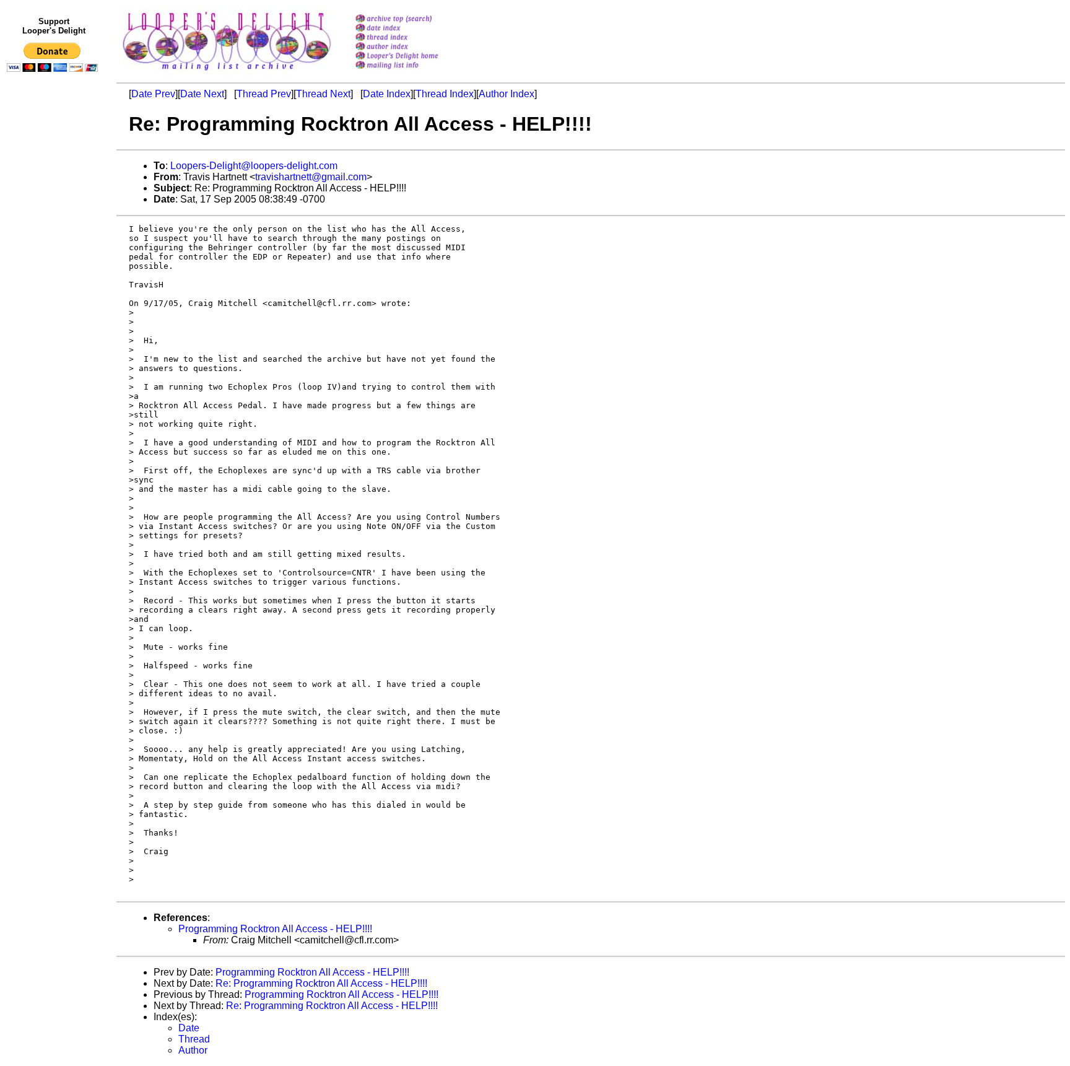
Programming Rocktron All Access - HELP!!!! (275, 929)
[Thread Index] (413, 38)
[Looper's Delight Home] (413, 56)
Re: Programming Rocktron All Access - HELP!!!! (321, 983)
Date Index (387, 94)
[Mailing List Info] (413, 72)
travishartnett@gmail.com (311, 177)
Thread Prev (264, 94)
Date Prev (153, 94)
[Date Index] (413, 29)
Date (188, 1028)
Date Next (202, 94)
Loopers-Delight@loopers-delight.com (253, 165)
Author (192, 1050)
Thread (194, 1039)
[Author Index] (413, 47)
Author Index (506, 94)
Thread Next (323, 94)
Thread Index (444, 94)
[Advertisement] (54, 332)
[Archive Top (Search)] (413, 19)
